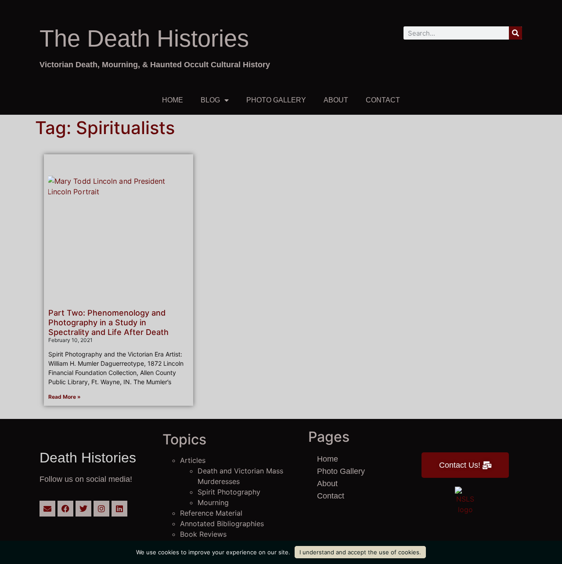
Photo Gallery (276, 100)
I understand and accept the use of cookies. (360, 552)
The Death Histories (144, 38)
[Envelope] (47, 509)
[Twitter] (83, 509)
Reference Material (211, 513)
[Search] (515, 33)
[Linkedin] (119, 509)
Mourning (213, 502)
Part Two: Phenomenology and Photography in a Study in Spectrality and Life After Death (108, 322)
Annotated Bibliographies (222, 523)
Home (172, 100)
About (336, 100)
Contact (383, 100)
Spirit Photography (229, 492)
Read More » (64, 396)
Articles (192, 460)
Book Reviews (203, 534)
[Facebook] (65, 509)
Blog (210, 100)
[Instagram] (101, 509)
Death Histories (88, 458)
